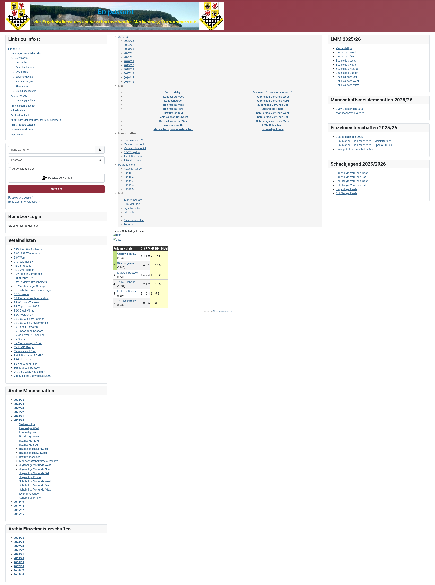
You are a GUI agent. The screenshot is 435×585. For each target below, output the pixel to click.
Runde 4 (129, 185)
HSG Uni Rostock (24, 269)
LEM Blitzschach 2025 (349, 137)
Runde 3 (129, 181)
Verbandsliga (173, 92)
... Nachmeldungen (23, 81)
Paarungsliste (126, 164)
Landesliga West (173, 96)
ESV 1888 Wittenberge (27, 253)
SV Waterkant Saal (25, 351)
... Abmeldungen (21, 86)
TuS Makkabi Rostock (27, 367)
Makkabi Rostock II (135, 148)
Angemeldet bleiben (24, 168)
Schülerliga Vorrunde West (272, 113)
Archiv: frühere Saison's (23, 124)
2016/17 (129, 77)
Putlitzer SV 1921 (24, 278)
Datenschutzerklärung (22, 129)
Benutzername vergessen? (24, 201)
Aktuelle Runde (133, 168)
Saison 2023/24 (19, 96)
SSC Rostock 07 (23, 314)
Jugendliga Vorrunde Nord (272, 100)
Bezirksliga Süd (173, 113)
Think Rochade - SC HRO (28, 355)
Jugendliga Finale (272, 108)
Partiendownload (20, 115)
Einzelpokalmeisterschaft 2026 (354, 149)
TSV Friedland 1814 (26, 363)
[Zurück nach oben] (429, 578)
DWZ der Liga (132, 204)
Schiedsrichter (18, 110)
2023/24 (129, 49)
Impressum (17, 134)
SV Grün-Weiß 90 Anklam (29, 335)
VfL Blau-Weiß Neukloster (29, 371)
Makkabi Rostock (134, 144)
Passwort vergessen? (21, 197)
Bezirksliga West (173, 104)
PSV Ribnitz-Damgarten (28, 274)
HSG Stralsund (22, 265)
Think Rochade (133, 156)
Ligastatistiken (132, 208)
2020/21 (129, 61)
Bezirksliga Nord (173, 108)
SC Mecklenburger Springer (30, 286)
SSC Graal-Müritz (24, 310)
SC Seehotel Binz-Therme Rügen (33, 290)
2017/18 (129, 73)
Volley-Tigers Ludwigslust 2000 (32, 375)
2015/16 (129, 81)
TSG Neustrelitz (23, 359)
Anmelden (56, 189)
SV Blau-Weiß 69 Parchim (29, 318)
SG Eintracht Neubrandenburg (31, 298)
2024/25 (129, 45)
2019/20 (123, 36)
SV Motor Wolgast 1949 (28, 343)
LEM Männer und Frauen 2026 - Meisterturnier (363, 141)
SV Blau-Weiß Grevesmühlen (31, 322)
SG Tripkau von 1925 (26, 306)
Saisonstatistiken (134, 220)
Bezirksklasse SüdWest (173, 121)
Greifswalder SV (23, 261)
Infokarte (129, 212)
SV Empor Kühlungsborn (28, 331)
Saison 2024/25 (19, 58)
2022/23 (129, 53)
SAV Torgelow (132, 152)
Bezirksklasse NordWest (173, 117)
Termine (128, 224)
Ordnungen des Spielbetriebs (26, 53)
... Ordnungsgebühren (24, 91)
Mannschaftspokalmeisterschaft (272, 92)
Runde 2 (129, 176)
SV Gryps (19, 339)
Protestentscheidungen (23, 105)
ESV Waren (20, 257)
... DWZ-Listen (20, 72)
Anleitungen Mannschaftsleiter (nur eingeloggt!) (36, 120)
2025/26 (129, 40)
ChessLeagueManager (222, 311)
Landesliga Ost (173, 100)
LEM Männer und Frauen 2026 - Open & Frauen (364, 145)
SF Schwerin (21, 294)
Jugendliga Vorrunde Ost (272, 104)
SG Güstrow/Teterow (26, 302)
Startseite (14, 49)
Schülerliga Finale (273, 129)
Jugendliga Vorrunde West (272, 96)
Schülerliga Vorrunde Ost (272, 117)
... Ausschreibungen (23, 67)
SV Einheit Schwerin (26, 327)
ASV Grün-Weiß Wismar (28, 249)
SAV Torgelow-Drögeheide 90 (31, 282)
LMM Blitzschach (272, 125)
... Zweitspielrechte (23, 76)
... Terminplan (20, 62)
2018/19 (129, 69)
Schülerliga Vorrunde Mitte (272, 121)
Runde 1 (129, 172)
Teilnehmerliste (133, 200)
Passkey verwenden (60, 177)
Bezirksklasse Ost (173, 125)
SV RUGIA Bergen (24, 347)
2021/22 (129, 57)
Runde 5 (129, 189)
